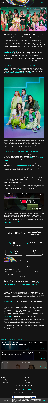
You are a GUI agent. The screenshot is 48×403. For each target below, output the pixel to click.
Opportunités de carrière (7, 380)
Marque (29, 389)
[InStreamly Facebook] (22, 385)
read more (43, 348)
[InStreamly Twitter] (31, 385)
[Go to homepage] (8, 2)
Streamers (27, 377)
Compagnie (27, 379)
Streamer (24, 389)
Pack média (27, 382)
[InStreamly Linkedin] (28, 385)
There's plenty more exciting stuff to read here (11, 339)
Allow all (44, 400)
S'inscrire (44, 2)
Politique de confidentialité (18, 392)
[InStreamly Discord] (25, 385)
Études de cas (5, 382)
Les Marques (4, 379)
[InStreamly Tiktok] (19, 385)
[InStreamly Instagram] (16, 385)
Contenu (27, 380)
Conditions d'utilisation (30, 392)
